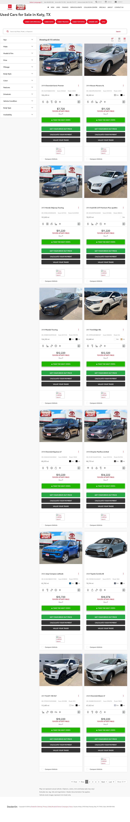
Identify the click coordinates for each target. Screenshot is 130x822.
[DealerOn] (12, 806)
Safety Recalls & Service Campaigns (58, 806)
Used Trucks (62, 21)
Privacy (45, 806)
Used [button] (58, 7)
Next (103, 782)
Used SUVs (49, 21)
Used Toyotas (79, 21)
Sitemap (39, 806)
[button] (80, 59)
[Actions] (78, 85)
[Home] (48, 7)
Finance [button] (65, 7)
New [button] (52, 7)
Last (111, 782)
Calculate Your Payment (61, 134)
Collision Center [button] (90, 7)
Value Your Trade (61, 140)
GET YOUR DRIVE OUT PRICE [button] (61, 129)
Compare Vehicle (51, 159)
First (74, 782)
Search (118, 31)
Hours (71, 806)
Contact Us (119, 7)
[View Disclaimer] (60, 102)
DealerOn (34, 806)
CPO (103, 21)
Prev (82, 782)
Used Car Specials (33, 21)
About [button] (110, 7)
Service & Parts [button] (76, 7)
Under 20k (93, 21)
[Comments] (78, 101)
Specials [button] (102, 7)
